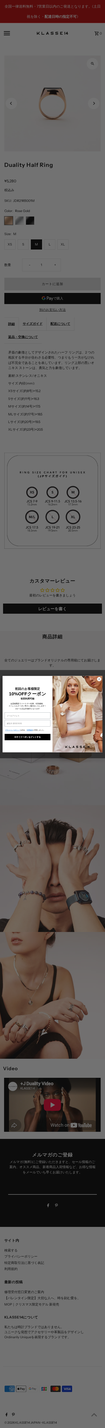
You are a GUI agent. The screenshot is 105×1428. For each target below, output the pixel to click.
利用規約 (30, 730)
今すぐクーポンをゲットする (27, 737)
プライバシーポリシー (12, 730)
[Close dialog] (99, 679)
